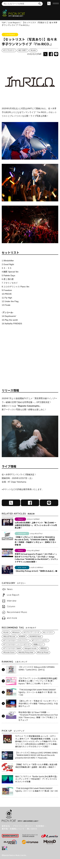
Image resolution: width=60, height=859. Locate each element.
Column (11, 606)
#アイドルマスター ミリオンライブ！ (15, 640)
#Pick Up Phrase (42, 652)
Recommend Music (17, 612)
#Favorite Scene (9, 652)
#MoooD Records (9, 636)
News (10, 589)
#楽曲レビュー (38, 644)
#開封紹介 (43, 648)
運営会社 (6, 826)
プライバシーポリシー (23, 826)
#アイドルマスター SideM (12, 648)
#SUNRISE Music (35, 636)
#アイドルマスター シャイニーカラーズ (16, 644)
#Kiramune (16, 632)
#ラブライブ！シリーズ (31, 632)
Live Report (13, 595)
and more (12, 618)
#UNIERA (22, 636)
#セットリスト (48, 632)
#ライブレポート (9, 50)
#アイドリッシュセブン (39, 640)
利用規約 (40, 826)
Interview (12, 601)
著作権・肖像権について (13, 828)
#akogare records (30, 648)
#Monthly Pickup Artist (25, 652)
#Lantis (33, 50)
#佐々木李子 (22, 50)
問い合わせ (32, 828)
